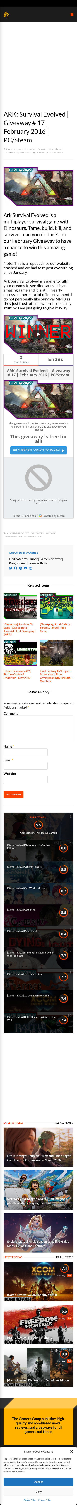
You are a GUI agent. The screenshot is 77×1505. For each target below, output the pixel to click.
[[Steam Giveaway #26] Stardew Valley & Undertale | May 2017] (20, 665)
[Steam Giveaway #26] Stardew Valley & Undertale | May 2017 (17, 674)
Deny (38, 1491)
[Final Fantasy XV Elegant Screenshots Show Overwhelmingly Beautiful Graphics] (56, 665)
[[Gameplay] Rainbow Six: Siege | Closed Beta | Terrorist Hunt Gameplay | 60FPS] (20, 618)
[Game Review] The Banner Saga (24, 974)
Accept (38, 1481)
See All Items (63, 1257)
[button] (71, 1451)
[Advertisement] (38, 62)
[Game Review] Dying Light (22, 931)
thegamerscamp (32, 536)
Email (7, 760)
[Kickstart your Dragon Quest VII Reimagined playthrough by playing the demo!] (38, 1208)
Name (8, 746)
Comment (11, 713)
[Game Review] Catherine (21, 909)
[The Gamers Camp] (6, 16)
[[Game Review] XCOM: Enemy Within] (38, 1300)
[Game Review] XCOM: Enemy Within (28, 995)
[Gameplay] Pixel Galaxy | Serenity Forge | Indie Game (55, 627)
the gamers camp (13, 536)
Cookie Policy (30, 1500)
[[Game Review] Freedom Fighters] (38, 1343)
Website (10, 774)
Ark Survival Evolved (18, 533)
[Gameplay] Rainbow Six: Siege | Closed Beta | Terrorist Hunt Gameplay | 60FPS (20, 629)
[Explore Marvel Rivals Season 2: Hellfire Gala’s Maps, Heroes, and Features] (38, 1251)
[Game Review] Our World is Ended (26, 888)
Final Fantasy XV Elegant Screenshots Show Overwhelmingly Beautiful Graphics (56, 676)
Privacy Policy (44, 1500)
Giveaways (41, 152)
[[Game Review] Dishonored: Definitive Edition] (38, 1386)
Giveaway (51, 533)
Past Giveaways (55, 152)
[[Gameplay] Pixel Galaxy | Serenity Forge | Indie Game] (56, 618)
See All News (63, 1122)
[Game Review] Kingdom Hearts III (38, 832)
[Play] (38, 334)
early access (37, 533)
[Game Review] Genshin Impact (24, 866)
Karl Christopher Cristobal (20, 149)
